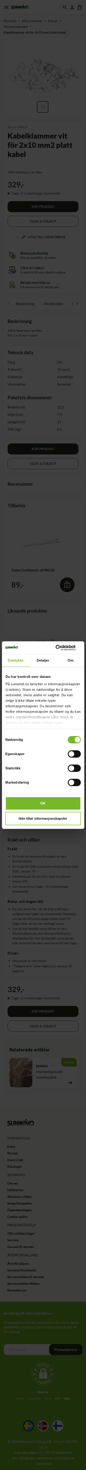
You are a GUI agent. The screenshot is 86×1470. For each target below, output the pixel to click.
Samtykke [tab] (15, 660)
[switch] (74, 754)
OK (43, 803)
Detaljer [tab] (43, 660)
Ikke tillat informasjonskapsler (43, 818)
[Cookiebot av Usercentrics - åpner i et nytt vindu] (61, 648)
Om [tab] (70, 660)
